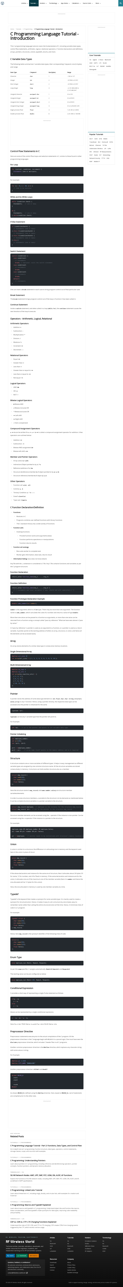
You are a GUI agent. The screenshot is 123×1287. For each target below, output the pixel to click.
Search (52, 1265)
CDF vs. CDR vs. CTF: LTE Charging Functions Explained (33, 1222)
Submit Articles (71, 1270)
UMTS (96, 63)
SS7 (100, 155)
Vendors (88, 1238)
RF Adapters (88, 1251)
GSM (90, 63)
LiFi (105, 148)
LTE (23, 1219)
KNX (108, 158)
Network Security (94, 158)
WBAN (105, 139)
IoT (98, 66)
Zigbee (95, 60)
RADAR (102, 66)
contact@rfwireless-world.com (16, 1273)
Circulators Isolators (91, 1241)
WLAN (105, 63)
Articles (52, 1238)
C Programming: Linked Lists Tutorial (26, 1190)
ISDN (96, 139)
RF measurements (105, 152)
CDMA (104, 1248)
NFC (90, 152)
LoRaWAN (53, 1251)
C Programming (27, 29)
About (69, 1262)
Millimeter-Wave (89, 1246)
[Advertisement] (61, 19)
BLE (99, 142)
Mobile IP (97, 161)
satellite (108, 66)
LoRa (109, 148)
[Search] (120, 3)
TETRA (104, 145)
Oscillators (88, 1248)
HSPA (111, 142)
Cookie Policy (71, 1267)
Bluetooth (108, 60)
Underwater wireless (96, 148)
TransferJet (93, 142)
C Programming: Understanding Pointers (27, 1160)
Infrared (95, 152)
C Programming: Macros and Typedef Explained (30, 1205)
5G (23, 1172)
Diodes (87, 1243)
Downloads (53, 1262)
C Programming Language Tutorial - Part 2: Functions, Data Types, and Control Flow (46, 1145)
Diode (96, 155)
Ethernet (98, 145)
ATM (100, 139)
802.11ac (92, 66)
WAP (90, 161)
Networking (106, 155)
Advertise (52, 1267)
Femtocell (105, 142)
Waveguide (92, 69)
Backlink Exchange (72, 1272)
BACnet (91, 145)
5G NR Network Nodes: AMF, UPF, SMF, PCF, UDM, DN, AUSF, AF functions (41, 1175)
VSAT (91, 155)
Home (12, 29)
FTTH (103, 158)
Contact (52, 1270)
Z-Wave (100, 60)
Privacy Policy (71, 1265)
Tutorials (18, 29)
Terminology (15, 1172)
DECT (91, 139)
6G (68, 1243)
